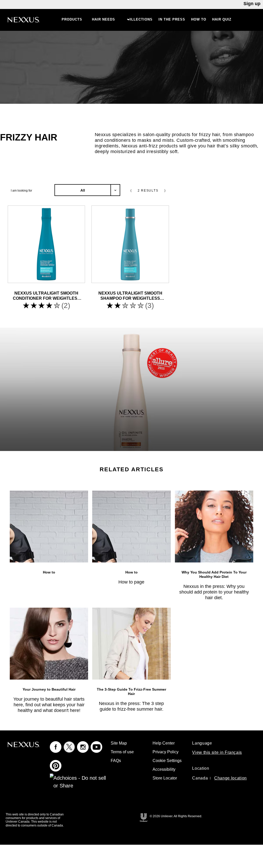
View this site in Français (217, 752)
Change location (230, 778)
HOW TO (198, 19)
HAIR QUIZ (221, 19)
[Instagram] (83, 747)
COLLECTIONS (139, 19)
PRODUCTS (72, 19)
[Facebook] (55, 747)
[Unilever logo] (144, 817)
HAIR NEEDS (103, 19)
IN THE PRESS (171, 19)
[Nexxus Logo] (24, 19)
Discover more (106, 157)
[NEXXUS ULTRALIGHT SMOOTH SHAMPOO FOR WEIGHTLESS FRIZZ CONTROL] (130, 244)
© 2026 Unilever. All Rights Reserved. (176, 816)
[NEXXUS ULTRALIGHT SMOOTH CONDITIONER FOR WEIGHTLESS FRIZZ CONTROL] (46, 244)
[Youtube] (96, 747)
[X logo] (69, 747)
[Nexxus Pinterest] (55, 765)
